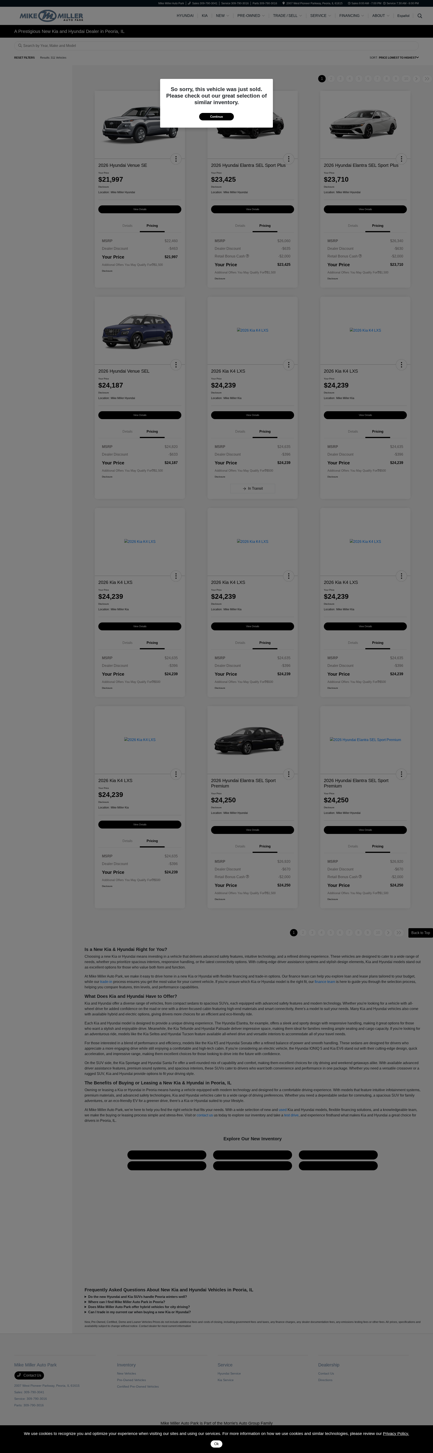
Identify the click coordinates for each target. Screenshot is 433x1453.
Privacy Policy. (396, 1433)
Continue (216, 116)
